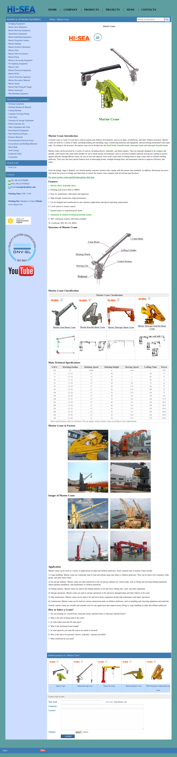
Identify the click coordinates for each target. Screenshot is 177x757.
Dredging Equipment (16, 24)
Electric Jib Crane (109, 686)
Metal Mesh (12, 147)
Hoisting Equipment (16, 104)
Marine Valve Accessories (18, 54)
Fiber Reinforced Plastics (18, 134)
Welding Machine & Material (19, 107)
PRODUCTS (91, 9)
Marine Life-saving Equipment (20, 60)
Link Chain (12, 117)
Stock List (12, 167)
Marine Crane (63, 19)
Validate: (52, 732)
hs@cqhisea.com (120, 702)
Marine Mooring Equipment (19, 30)
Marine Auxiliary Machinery (19, 47)
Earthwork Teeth (14, 154)
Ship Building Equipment (18, 94)
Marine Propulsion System (18, 40)
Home (52, 19)
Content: (52, 710)
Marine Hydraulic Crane (134, 686)
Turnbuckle (12, 157)
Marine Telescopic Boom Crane (121, 327)
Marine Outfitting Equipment (19, 37)
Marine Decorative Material (19, 80)
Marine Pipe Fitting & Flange (20, 87)
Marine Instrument (15, 90)
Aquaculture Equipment (17, 34)
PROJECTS (113, 9)
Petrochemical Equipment (18, 130)
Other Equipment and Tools (19, 127)
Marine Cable (13, 67)
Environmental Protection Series (21, 140)
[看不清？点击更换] (78, 732)
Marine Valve (13, 50)
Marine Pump (13, 57)
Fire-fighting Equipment (18, 64)
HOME (52, 9)
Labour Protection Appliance (19, 77)
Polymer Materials (15, 137)
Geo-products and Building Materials (22, 144)
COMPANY (70, 9)
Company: (52, 706)
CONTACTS (148, 9)
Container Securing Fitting (18, 114)
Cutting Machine (14, 110)
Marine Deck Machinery (17, 27)
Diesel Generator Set (16, 124)
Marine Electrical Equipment (19, 70)
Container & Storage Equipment (21, 120)
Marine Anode (13, 84)
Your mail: (52, 702)
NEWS (131, 9)
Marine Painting (14, 44)
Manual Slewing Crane (85, 686)
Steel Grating (13, 150)
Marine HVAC (13, 74)
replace (85, 732)
